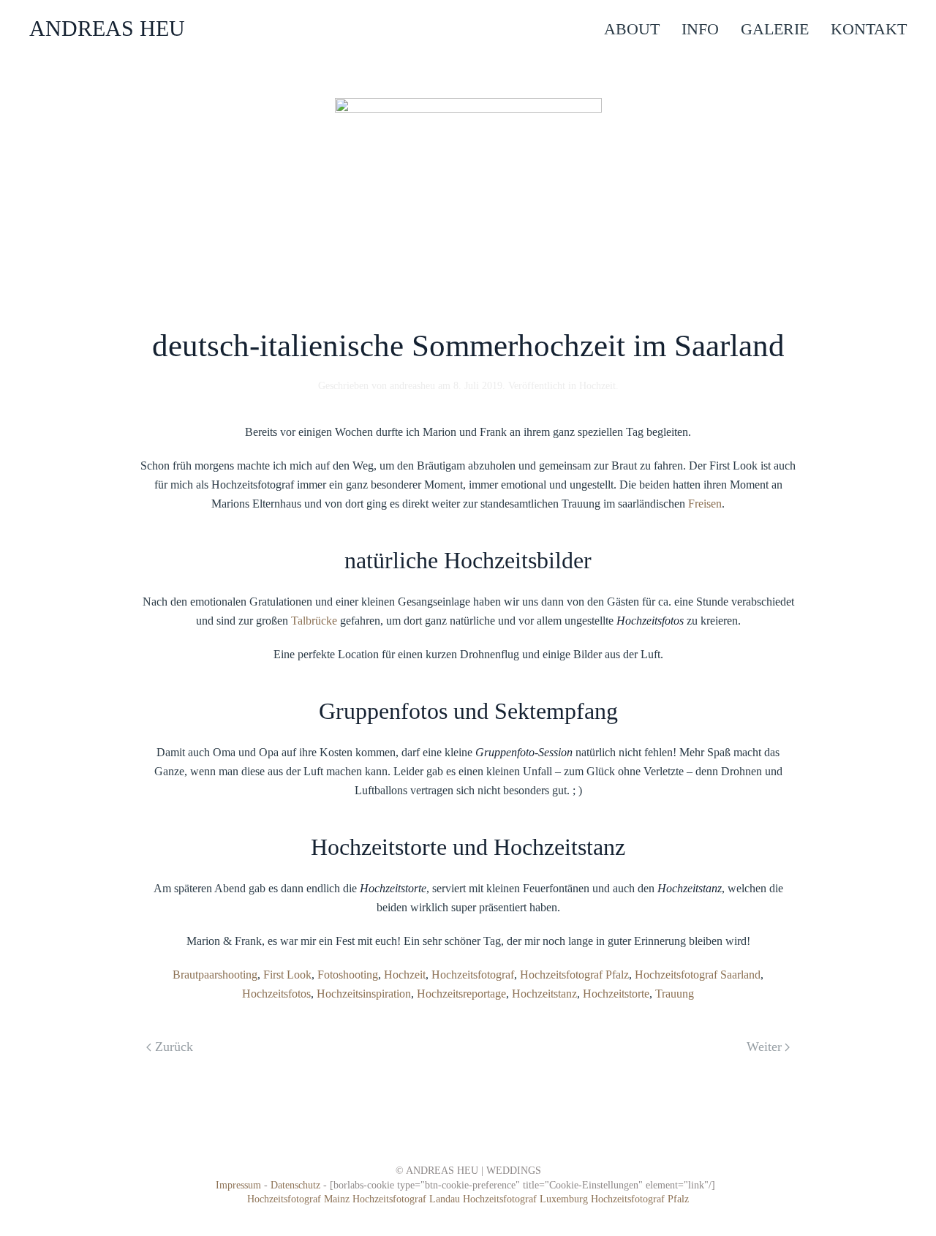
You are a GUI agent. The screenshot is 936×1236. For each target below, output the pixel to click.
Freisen (705, 503)
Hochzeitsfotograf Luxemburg (527, 1199)
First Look (287, 974)
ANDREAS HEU (107, 28)
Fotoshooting (347, 974)
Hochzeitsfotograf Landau (407, 1199)
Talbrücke (315, 620)
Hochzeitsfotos (276, 993)
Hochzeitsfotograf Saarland (697, 974)
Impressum (238, 1185)
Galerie (775, 29)
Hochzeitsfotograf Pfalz (574, 974)
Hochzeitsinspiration (364, 993)
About (632, 29)
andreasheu (412, 385)
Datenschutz (295, 1185)
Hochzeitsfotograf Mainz (298, 1199)
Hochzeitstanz (544, 993)
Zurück (174, 1046)
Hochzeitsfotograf (472, 974)
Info (700, 29)
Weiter (764, 1046)
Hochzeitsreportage (461, 993)
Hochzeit (597, 385)
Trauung (674, 993)
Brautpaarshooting (215, 974)
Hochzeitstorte (616, 993)
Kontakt (869, 29)
